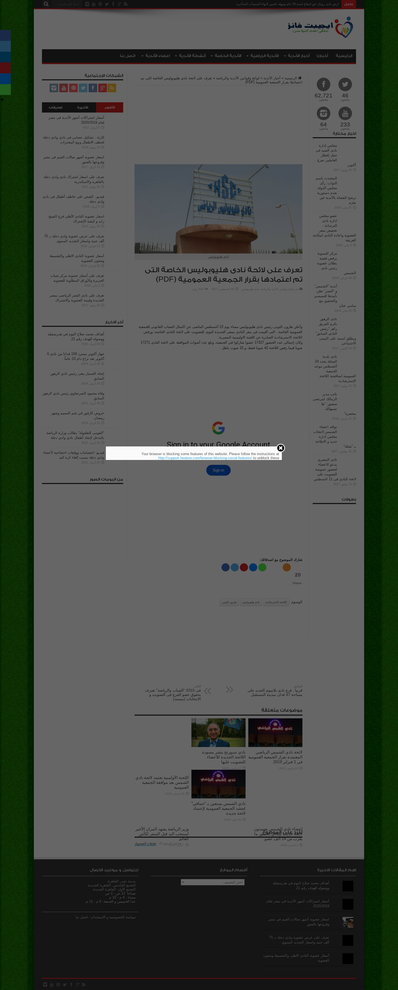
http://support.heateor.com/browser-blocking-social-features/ (205, 458)
